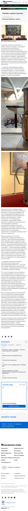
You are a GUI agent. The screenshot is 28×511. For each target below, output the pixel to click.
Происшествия (18, 453)
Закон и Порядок (19, 455)
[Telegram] (8, 336)
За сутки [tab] (4, 344)
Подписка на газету (19, 478)
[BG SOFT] (8, 507)
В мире (3, 460)
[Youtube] (11, 497)
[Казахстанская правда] (7, 2)
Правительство (18, 448)
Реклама (4, 424)
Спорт (16, 460)
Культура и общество (7, 457)
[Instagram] (14, 497)
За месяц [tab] (18, 344)
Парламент (4, 450)
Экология (17, 457)
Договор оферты (5, 473)
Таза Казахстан (6, 462)
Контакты (10, 424)
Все (26, 341)
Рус (19, 2)
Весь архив (22, 384)
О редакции (17, 424)
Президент (4, 448)
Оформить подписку (14, 406)
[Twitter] (5, 336)
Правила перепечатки (8, 426)
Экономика (17, 450)
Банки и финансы (6, 453)
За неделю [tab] (11, 344)
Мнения (3, 455)
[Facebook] (2, 336)
